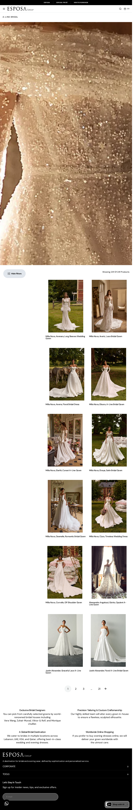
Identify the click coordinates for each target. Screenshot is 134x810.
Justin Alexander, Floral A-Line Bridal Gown (108, 670)
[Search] (120, 8)
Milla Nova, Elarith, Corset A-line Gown (63, 470)
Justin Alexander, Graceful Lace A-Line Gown (63, 671)
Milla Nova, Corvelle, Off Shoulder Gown (64, 602)
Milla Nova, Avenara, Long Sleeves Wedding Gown (65, 337)
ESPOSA (47, 2)
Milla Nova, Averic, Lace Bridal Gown (105, 336)
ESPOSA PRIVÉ (62, 2)
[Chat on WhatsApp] (6, 803)
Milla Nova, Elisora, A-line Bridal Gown (106, 404)
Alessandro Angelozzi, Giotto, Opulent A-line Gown (107, 603)
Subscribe (30, 806)
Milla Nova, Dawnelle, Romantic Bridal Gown (65, 536)
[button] (4, 8)
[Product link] (66, 306)
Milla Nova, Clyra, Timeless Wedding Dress (108, 536)
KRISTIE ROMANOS (81, 2)
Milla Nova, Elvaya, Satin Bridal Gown (105, 470)
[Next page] (107, 688)
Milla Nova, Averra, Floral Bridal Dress (62, 404)
